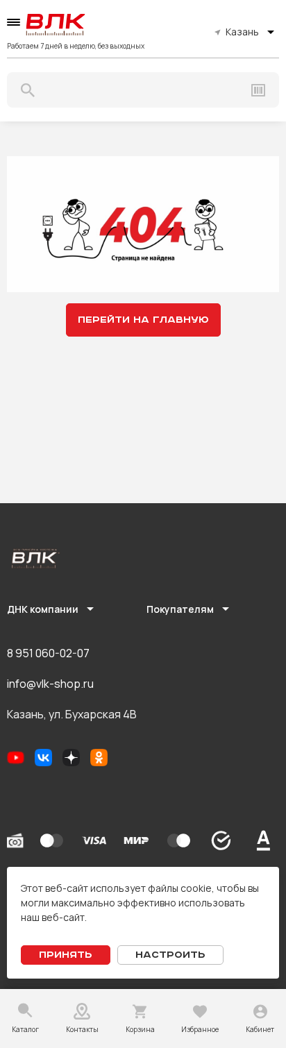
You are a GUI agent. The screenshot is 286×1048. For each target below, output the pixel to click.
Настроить (170, 955)
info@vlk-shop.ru (50, 683)
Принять (65, 955)
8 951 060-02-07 (48, 653)
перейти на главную (143, 320)
